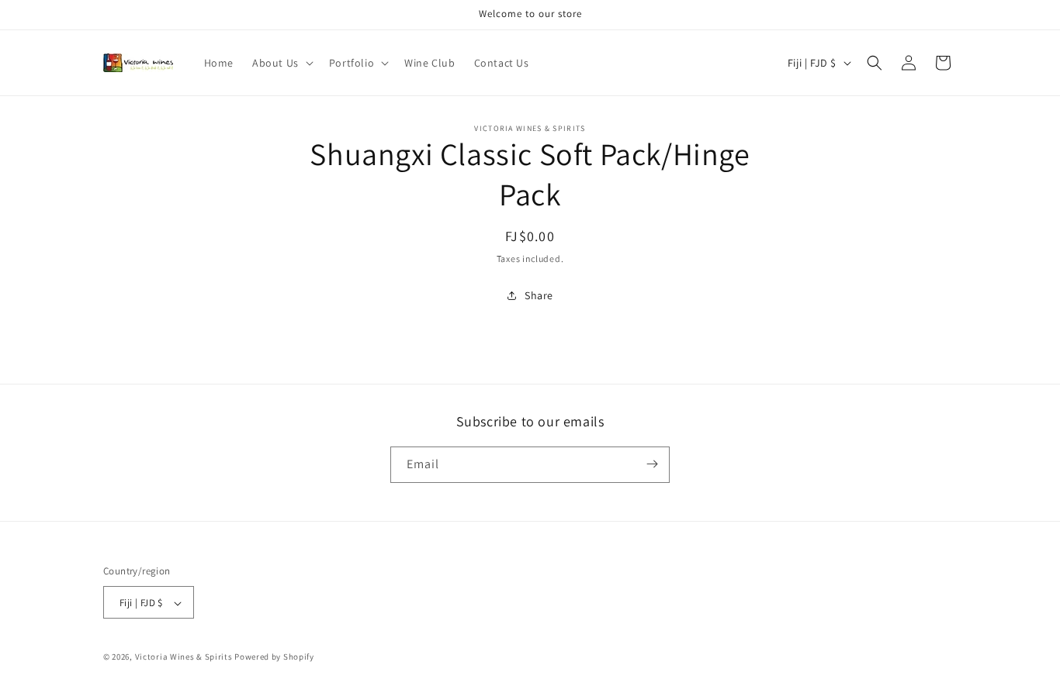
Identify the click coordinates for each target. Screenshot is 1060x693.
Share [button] (539, 295)
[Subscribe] (652, 464)
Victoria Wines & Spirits (184, 657)
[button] (281, 63)
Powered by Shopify (274, 657)
